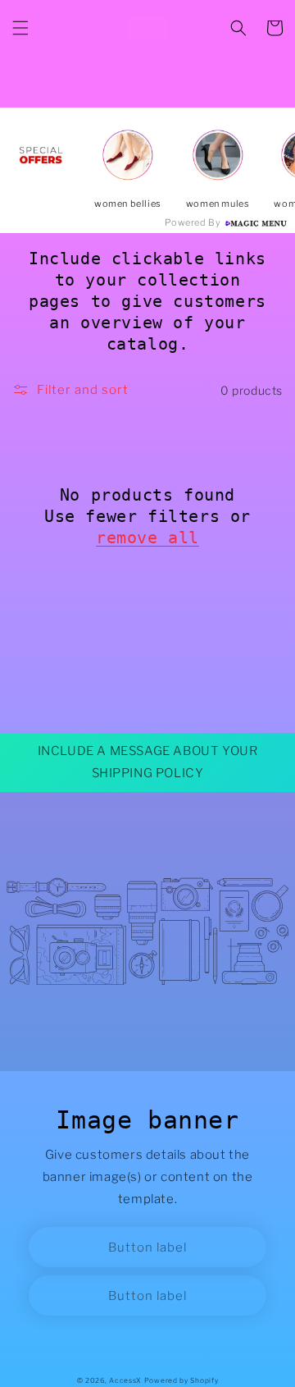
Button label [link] (147, 1247)
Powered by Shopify (181, 1380)
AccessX (125, 1380)
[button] (20, 28)
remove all (147, 537)
